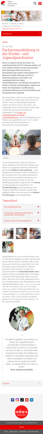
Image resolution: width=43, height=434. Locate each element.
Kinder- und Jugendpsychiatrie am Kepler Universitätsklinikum (14, 115)
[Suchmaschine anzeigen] (35, 3)
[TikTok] (22, 400)
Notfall (21, 427)
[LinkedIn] (31, 400)
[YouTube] (26, 400)
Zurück (5, 42)
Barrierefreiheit (33, 432)
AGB (6, 432)
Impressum (23, 432)
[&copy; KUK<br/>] (8, 233)
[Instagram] (17, 400)
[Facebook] (12, 400)
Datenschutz (13, 432)
